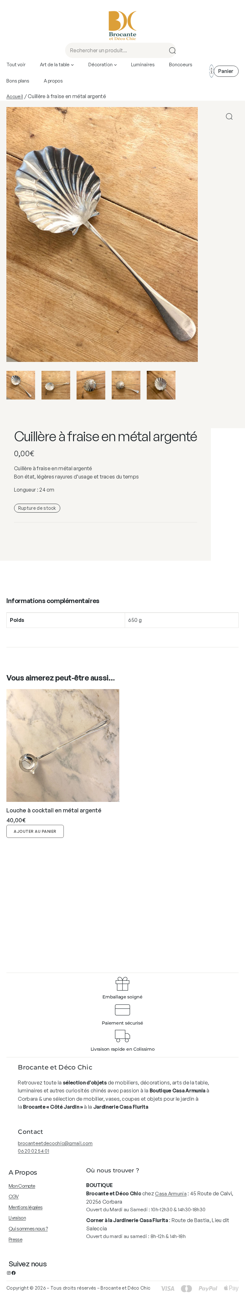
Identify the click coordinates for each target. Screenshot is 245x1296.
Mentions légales (25, 1207)
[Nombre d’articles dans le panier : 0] (226, 71)
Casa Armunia (171, 1194)
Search (170, 50)
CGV (14, 1196)
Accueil (14, 96)
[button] (229, 116)
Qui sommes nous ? (28, 1229)
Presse (15, 1239)
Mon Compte (22, 1186)
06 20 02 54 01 (33, 1151)
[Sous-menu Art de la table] (72, 64)
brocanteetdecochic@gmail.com (55, 1143)
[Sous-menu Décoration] (115, 64)
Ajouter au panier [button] (35, 831)
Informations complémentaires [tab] (53, 601)
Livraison (17, 1218)
